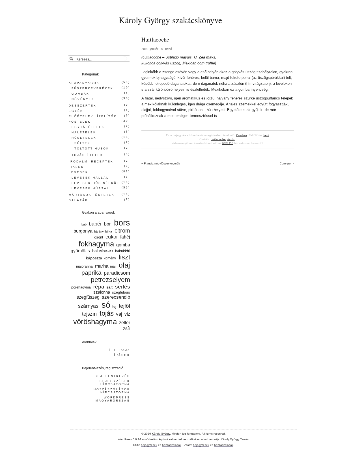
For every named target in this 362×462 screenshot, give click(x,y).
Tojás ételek (87, 155)
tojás (107, 313)
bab (84, 224)
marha (101, 266)
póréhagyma (81, 287)
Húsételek (84, 137)
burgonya (83, 231)
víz (127, 313)
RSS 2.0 (227, 143)
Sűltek (82, 143)
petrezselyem (110, 279)
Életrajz (119, 350)
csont (98, 237)
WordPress (125, 439)
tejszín (89, 314)
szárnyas (88, 306)
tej (114, 307)
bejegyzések (149, 444)
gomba (123, 244)
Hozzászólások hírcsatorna (112, 391)
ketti (266, 135)
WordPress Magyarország (113, 399)
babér (95, 224)
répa (98, 287)
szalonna (101, 292)
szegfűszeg (88, 297)
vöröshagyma (95, 321)
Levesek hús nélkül (95, 183)
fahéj (125, 236)
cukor (111, 237)
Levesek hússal (90, 188)
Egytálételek (88, 127)
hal (94, 251)
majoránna (84, 266)
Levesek (78, 172)
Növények (83, 99)
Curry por (286, 163)
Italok (76, 166)
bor (107, 223)
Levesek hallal (90, 177)
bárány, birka (103, 231)
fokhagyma (96, 244)
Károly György (161, 433)
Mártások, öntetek (92, 194)
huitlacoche (218, 139)
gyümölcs (80, 250)
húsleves (106, 251)
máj (113, 266)
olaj (124, 265)
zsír (126, 328)
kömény (110, 258)
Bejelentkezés (112, 376)
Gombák (241, 135)
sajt (109, 287)
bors (122, 222)
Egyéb (76, 110)
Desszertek (82, 105)
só (106, 304)
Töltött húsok (91, 148)
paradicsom (117, 273)
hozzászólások (171, 444)
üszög (231, 139)
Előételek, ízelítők (93, 116)
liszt (124, 257)
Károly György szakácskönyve (170, 19)
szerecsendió (116, 297)
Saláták (78, 200)
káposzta (94, 258)
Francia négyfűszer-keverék (162, 163)
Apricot (163, 439)
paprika (91, 272)
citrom (122, 230)
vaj (119, 314)
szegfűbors (121, 292)
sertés (122, 287)
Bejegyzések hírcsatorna (115, 382)
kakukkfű (122, 251)
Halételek (84, 132)
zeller (124, 322)
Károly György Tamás (235, 439)
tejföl (124, 306)
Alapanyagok (84, 82)
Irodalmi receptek (91, 161)
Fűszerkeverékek (92, 88)
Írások (122, 355)
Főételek (80, 121)
